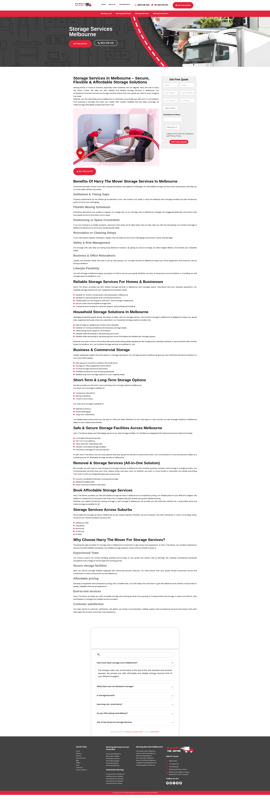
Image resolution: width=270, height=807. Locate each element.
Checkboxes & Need (171, 115)
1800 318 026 (155, 732)
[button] (112, 4)
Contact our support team (134, 732)
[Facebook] (167, 783)
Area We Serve (124, 4)
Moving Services (142, 13)
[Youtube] (180, 783)
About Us (112, 4)
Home (103, 4)
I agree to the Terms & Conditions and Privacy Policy (179, 135)
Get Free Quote (179, 141)
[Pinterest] (177, 783)
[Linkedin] (170, 783)
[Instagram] (174, 783)
